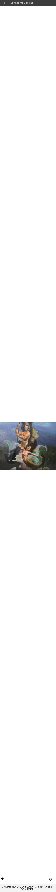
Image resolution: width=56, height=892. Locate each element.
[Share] (47, 3)
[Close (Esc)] (53, 3)
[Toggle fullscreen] (41, 3)
